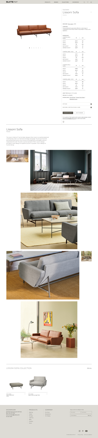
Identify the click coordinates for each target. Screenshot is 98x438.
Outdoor (31, 421)
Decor (30, 423)
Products (47, 2)
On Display (47, 415)
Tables (30, 414)
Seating (31, 412)
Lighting (31, 417)
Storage (31, 415)
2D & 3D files (72, 97)
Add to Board (79, 112)
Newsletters (48, 414)
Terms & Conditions (88, 434)
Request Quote (68, 112)
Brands (56, 2)
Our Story (47, 412)
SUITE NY (73, 434)
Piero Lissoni (70, 23)
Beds (30, 419)
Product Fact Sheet (80, 97)
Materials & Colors (73, 99)
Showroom (75, 2)
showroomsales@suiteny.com (69, 118)
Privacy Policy (80, 434)
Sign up (89, 415)
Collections (65, 2)
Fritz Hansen (66, 9)
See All (89, 368)
